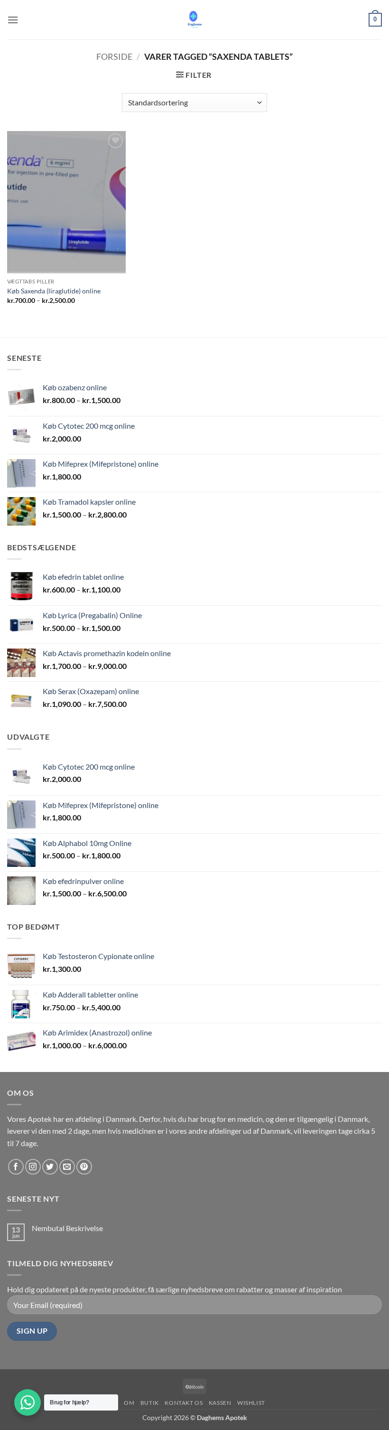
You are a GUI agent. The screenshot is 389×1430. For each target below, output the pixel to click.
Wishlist (251, 1402)
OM (129, 1402)
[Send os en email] (67, 1167)
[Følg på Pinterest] (84, 1167)
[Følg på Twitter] (50, 1167)
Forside (114, 56)
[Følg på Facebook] (16, 1167)
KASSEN (220, 1402)
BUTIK (149, 1402)
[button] (13, 19)
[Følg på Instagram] (33, 1167)
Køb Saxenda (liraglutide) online (54, 291)
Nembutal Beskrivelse (67, 1227)
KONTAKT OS (184, 1402)
